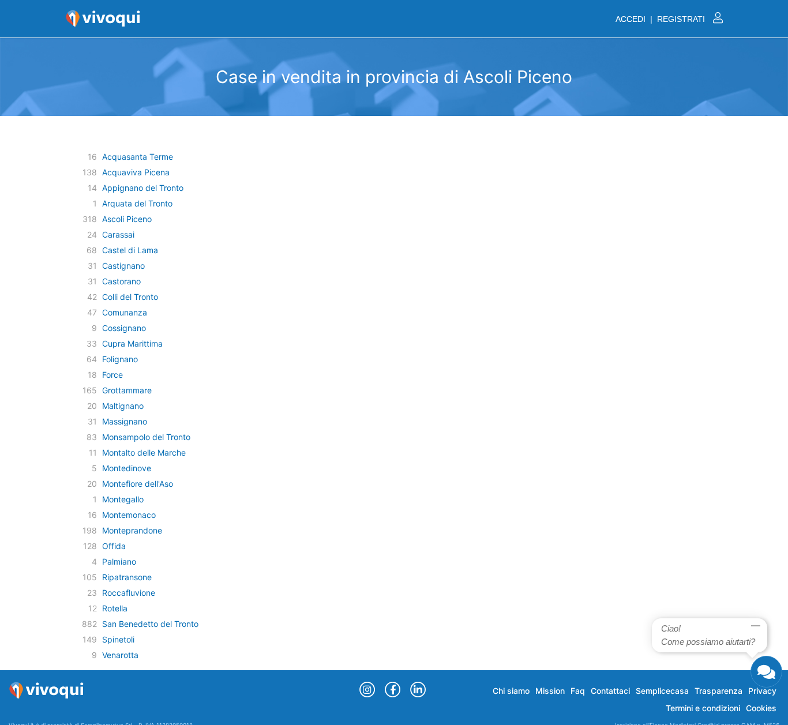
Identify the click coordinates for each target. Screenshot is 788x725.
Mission (550, 691)
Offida (114, 546)
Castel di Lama (130, 250)
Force (112, 375)
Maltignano (123, 406)
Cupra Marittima (132, 343)
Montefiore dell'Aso (137, 484)
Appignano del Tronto (142, 188)
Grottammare (127, 390)
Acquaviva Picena (136, 172)
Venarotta (120, 655)
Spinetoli (118, 639)
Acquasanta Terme (137, 156)
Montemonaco (129, 515)
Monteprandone (132, 530)
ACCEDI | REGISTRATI (661, 19)
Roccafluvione (128, 593)
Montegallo (123, 499)
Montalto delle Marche (144, 452)
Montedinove (126, 468)
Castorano (121, 281)
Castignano (123, 266)
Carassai (118, 234)
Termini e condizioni (703, 708)
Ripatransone (127, 577)
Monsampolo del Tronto (146, 437)
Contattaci (610, 691)
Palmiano (119, 561)
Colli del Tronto (130, 297)
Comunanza (124, 312)
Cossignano (124, 328)
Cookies (761, 708)
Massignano (124, 421)
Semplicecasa (662, 691)
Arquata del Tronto (137, 203)
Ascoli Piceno (127, 219)
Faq (578, 691)
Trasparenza (718, 691)
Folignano (120, 359)
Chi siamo (511, 691)
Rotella (114, 608)
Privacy (762, 691)
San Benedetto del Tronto (150, 624)
